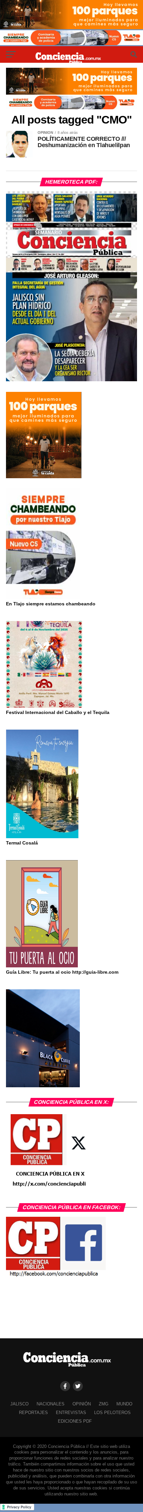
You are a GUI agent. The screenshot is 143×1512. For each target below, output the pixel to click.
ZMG (103, 1403)
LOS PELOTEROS (112, 1412)
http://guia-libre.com (95, 972)
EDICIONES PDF (75, 1421)
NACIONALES (51, 1403)
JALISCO (19, 1403)
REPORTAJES (33, 1412)
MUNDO (124, 1403)
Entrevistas (71, 1412)
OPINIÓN (81, 1403)
